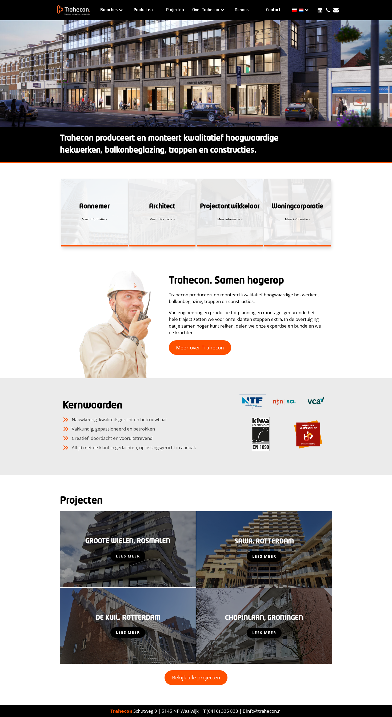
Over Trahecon (205, 10)
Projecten (175, 10)
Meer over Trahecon (200, 347)
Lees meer (128, 556)
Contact (273, 10)
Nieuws (242, 10)
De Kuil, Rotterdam (128, 618)
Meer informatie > (94, 219)
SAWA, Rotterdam (264, 541)
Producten (143, 10)
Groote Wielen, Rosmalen (127, 541)
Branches (109, 10)
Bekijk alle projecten (196, 677)
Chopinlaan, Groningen (264, 618)
